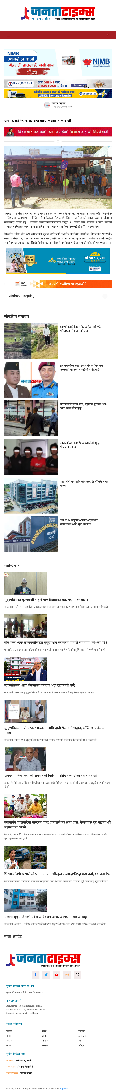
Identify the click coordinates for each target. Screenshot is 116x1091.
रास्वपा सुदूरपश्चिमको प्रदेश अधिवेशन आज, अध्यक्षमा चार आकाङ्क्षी (46, 917)
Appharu (63, 1089)
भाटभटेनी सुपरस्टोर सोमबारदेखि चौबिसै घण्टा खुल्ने (84, 484)
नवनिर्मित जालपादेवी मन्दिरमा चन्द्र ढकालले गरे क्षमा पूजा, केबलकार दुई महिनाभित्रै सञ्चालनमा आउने (57, 825)
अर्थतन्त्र (45, 1041)
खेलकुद (45, 1046)
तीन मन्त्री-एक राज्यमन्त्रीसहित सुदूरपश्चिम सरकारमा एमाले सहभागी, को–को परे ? (56, 643)
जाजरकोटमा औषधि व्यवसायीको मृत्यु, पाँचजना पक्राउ (80, 445)
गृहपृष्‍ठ (9, 1031)
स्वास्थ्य (9, 1041)
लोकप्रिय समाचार (16, 317)
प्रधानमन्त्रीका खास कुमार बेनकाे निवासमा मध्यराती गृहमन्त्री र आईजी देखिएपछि (82, 368)
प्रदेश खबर (82, 1036)
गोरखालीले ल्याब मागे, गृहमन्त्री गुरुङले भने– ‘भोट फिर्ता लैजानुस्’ (83, 406)
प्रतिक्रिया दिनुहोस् (21, 296)
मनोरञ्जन (81, 1046)
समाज (8, 1046)
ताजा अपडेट (13, 937)
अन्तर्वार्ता (81, 1031)
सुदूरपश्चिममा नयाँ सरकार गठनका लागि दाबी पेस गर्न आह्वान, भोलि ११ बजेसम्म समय (54, 730)
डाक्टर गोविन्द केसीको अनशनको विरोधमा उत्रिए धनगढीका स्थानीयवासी (50, 776)
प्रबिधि (44, 1036)
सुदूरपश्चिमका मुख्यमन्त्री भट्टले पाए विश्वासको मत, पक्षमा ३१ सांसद (46, 600)
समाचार (9, 1036)
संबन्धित (10, 566)
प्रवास (80, 1041)
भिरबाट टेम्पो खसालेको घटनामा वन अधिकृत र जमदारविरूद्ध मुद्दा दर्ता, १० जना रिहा (57, 874)
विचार (44, 1031)
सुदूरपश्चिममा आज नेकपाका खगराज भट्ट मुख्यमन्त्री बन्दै (39, 686)
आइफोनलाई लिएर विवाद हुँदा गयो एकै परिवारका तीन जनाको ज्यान (80, 329)
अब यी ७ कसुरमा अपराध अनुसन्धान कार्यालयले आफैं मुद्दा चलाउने (79, 522)
